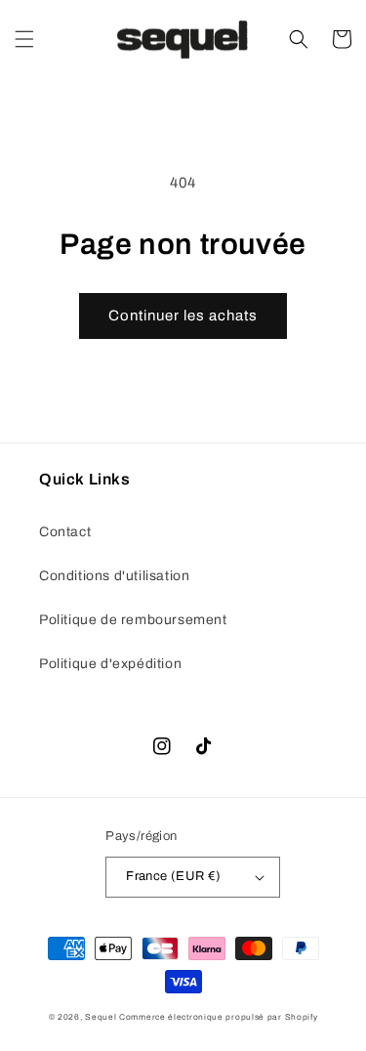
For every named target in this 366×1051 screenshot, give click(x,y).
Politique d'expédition (110, 663)
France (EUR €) (174, 876)
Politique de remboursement (133, 619)
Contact (65, 532)
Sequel (102, 1017)
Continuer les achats (183, 315)
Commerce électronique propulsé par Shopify (218, 1017)
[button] (24, 39)
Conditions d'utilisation (114, 575)
